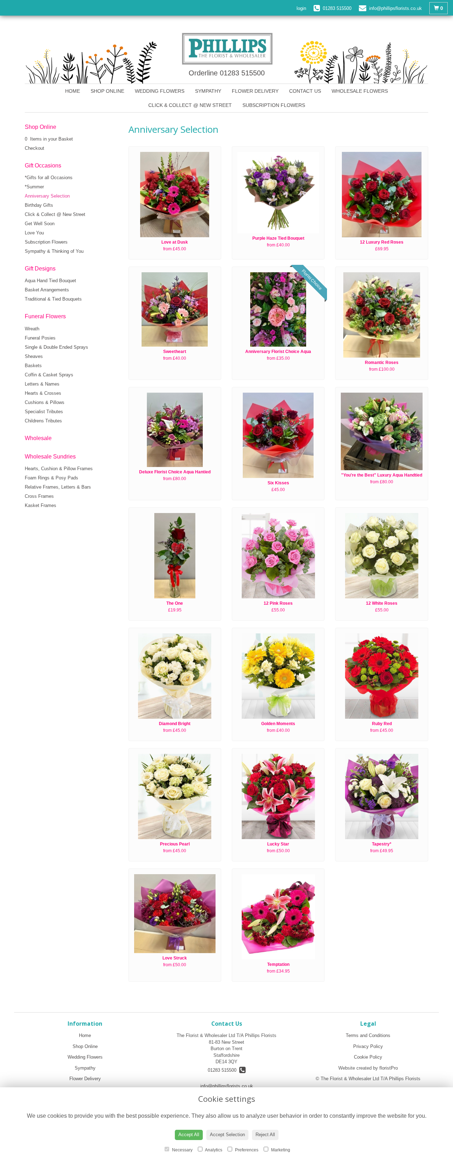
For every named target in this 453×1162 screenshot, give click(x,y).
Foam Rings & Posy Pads (51, 477)
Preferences (246, 1149)
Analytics (213, 1149)
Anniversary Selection (47, 196)
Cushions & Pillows (44, 402)
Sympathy (208, 91)
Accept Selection (227, 1134)
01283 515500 (223, 1070)
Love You (34, 232)
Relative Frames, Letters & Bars (58, 487)
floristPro (388, 1068)
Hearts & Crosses (43, 393)
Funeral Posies (40, 338)
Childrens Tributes (43, 420)
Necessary (182, 1149)
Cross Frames (39, 496)
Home (72, 91)
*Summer (34, 186)
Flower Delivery (255, 91)
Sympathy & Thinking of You (54, 251)
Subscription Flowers (273, 105)
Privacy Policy (368, 1046)
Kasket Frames (40, 505)
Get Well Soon (40, 223)
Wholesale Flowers (360, 91)
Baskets (33, 365)
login (301, 8)
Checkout (34, 148)
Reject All (265, 1134)
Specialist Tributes (44, 411)
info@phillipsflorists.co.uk (226, 1086)
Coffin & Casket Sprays (49, 374)
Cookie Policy (368, 1057)
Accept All (188, 1134)
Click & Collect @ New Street (190, 105)
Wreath (32, 328)
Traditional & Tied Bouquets (53, 299)
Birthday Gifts (39, 205)
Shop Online (107, 91)
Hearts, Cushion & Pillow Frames (59, 468)
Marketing (280, 1149)
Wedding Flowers (159, 91)
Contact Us (305, 91)
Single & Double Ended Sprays (56, 347)
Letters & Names (42, 384)
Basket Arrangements (47, 289)
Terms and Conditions (368, 1035)
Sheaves (34, 356)
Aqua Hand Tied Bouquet (50, 280)
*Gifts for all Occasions (49, 177)
